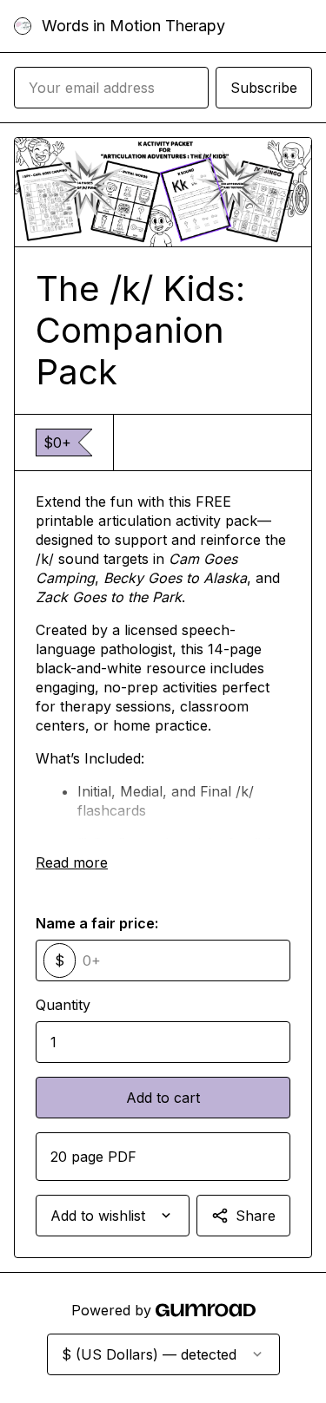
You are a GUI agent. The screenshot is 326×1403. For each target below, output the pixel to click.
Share (256, 1215)
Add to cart (163, 1097)
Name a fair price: (97, 923)
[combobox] (113, 1215)
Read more (72, 862)
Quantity (63, 1004)
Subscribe (263, 87)
